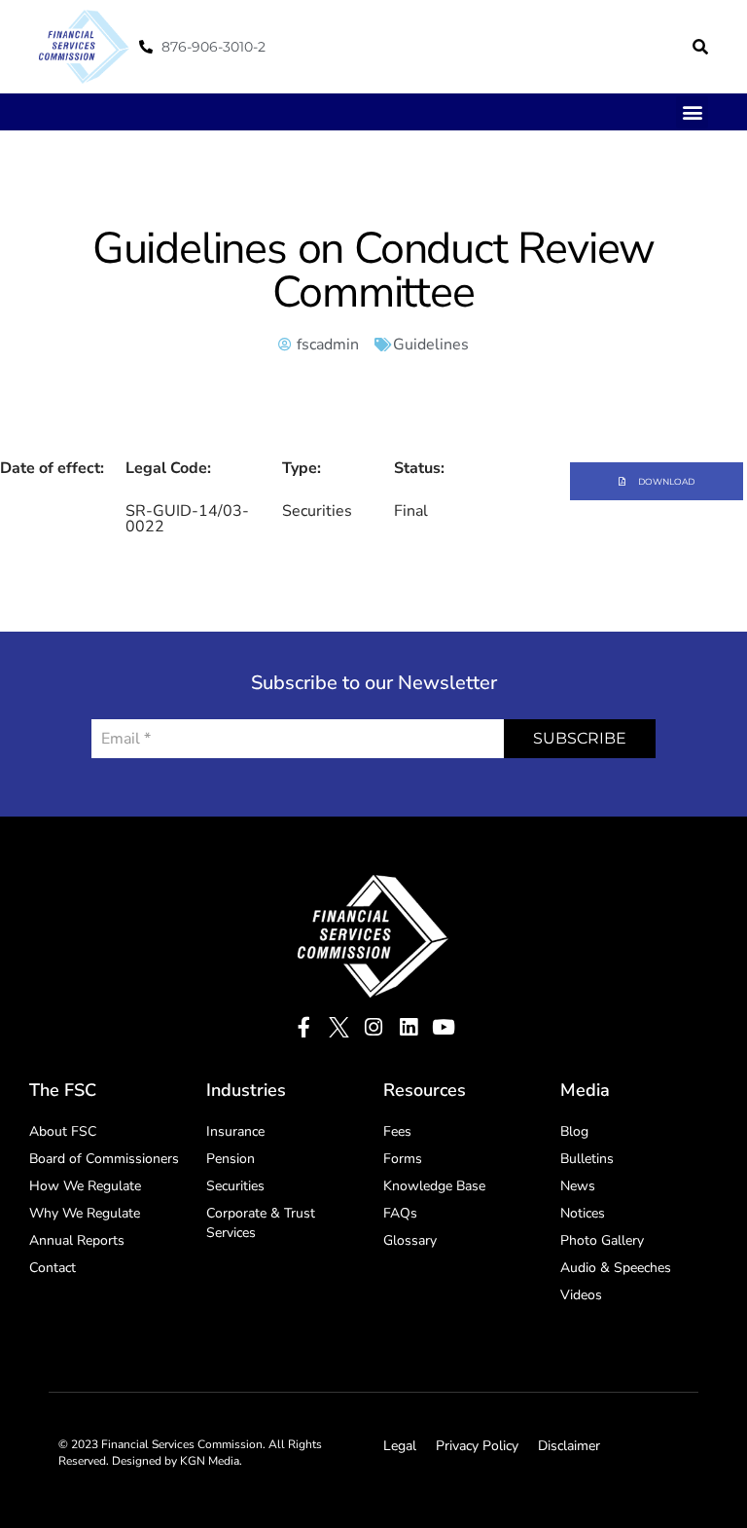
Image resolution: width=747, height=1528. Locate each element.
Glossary (410, 1240)
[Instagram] (374, 1027)
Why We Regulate (84, 1213)
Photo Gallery (602, 1240)
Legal (399, 1446)
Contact (52, 1267)
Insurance (235, 1131)
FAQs (400, 1213)
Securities (235, 1186)
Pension (230, 1158)
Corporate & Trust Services (260, 1223)
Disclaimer (569, 1446)
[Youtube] (444, 1027)
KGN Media (209, 1461)
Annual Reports (76, 1240)
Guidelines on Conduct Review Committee (373, 270)
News (577, 1186)
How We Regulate (85, 1186)
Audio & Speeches (615, 1267)
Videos (581, 1295)
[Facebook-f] (304, 1027)
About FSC (62, 1131)
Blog (574, 1131)
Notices (582, 1213)
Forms (402, 1158)
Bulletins (587, 1158)
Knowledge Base (434, 1186)
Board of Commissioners (104, 1158)
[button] (700, 47)
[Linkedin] (409, 1027)
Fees (397, 1131)
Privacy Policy (477, 1446)
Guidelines (431, 344)
